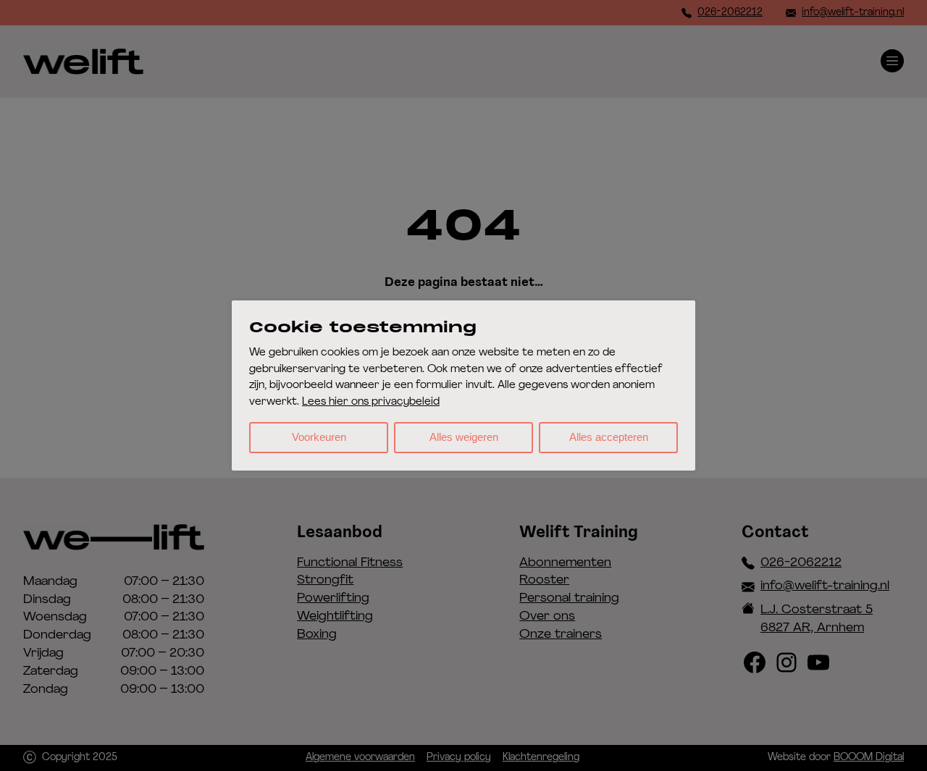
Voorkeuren (319, 437)
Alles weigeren (463, 437)
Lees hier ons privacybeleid (371, 402)
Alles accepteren (608, 437)
